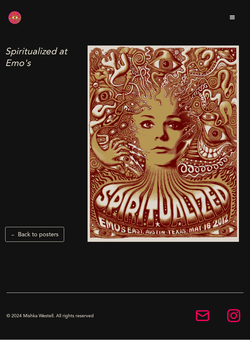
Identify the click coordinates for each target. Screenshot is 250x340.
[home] (15, 17)
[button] (232, 17)
